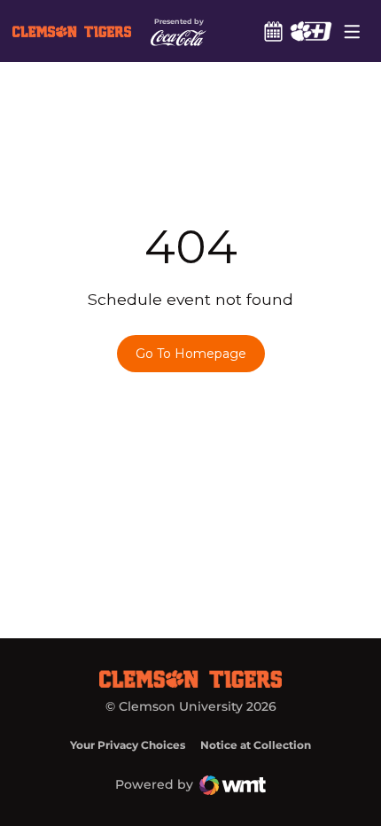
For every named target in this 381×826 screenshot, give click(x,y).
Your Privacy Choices (127, 745)
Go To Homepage (191, 354)
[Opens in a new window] (310, 31)
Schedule (273, 31)
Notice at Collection (255, 745)
